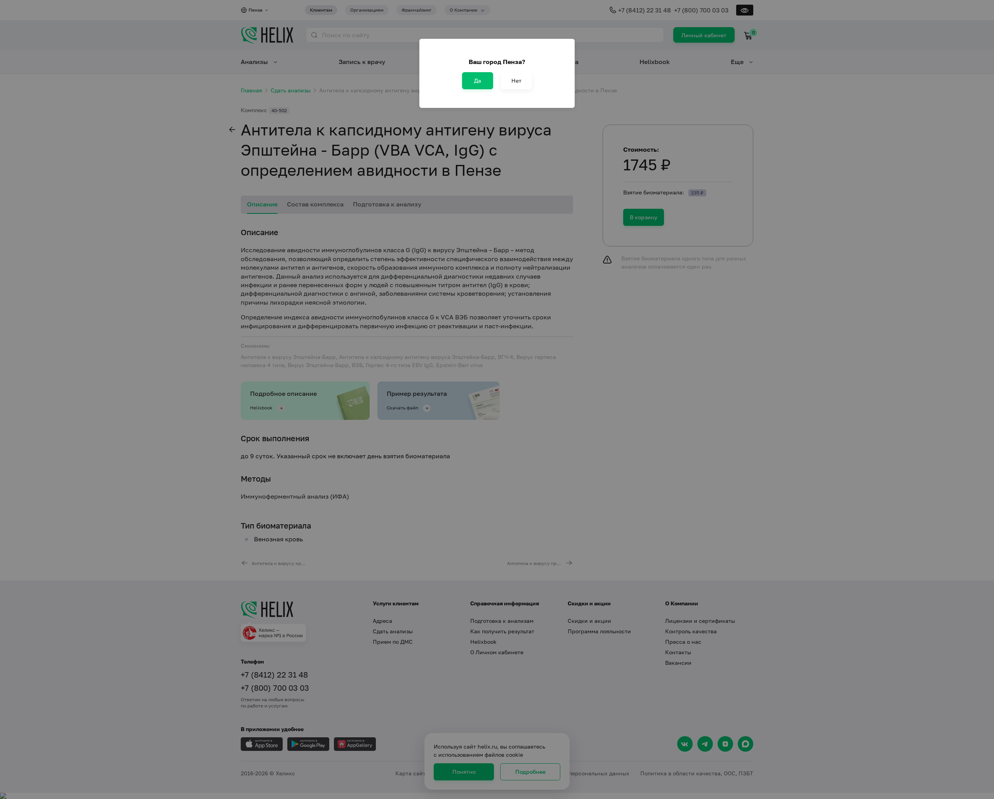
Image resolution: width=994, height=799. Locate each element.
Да (477, 80)
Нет (516, 80)
